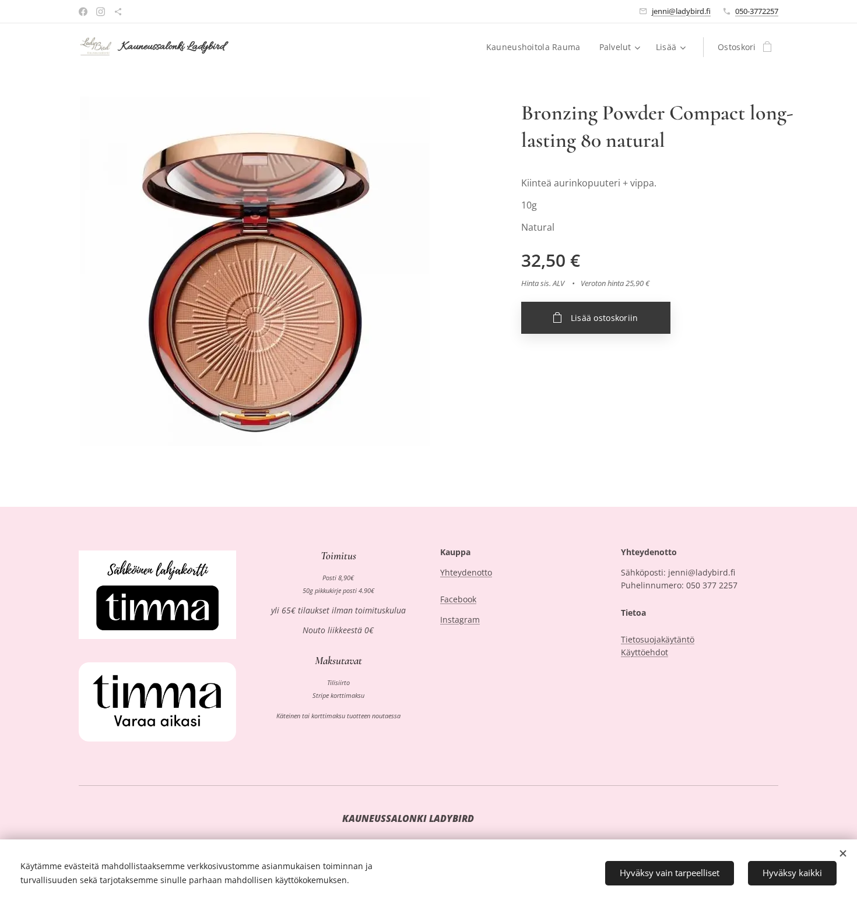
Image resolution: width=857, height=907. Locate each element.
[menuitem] (536, 47)
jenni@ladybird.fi (681, 11)
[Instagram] (100, 12)
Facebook (458, 599)
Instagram (460, 619)
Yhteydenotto (466, 572)
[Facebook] (83, 12)
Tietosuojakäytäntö (657, 639)
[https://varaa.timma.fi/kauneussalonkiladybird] (118, 12)
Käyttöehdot (644, 652)
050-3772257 (756, 11)
